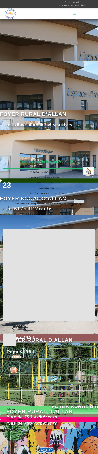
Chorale (56, 371)
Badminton (11, 387)
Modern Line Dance (15, 419)
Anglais (10, 377)
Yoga (54, 425)
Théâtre (56, 419)
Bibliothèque (12, 393)
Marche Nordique (14, 414)
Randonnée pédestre (16, 425)
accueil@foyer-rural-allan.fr (74, 5)
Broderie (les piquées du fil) (19, 398)
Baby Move (11, 382)
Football (56, 377)
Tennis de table (59, 414)
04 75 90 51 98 (73, 2)
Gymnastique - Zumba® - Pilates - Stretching (72, 387)
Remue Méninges (14, 430)
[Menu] (74, 13)
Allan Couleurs (13, 371)
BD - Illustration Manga (17, 403)
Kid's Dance (11, 409)
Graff (55, 382)
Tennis (55, 409)
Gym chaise (57, 393)
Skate (55, 403)
